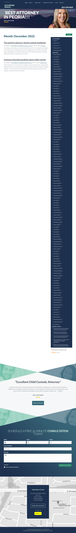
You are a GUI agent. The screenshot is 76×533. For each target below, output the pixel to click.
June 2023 (55, 144)
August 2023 (56, 139)
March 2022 (56, 180)
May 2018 (55, 285)
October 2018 (56, 273)
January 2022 (56, 185)
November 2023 (57, 132)
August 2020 (56, 224)
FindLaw (51, 530)
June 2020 (55, 229)
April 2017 (55, 314)
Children (55, 43)
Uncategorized (56, 50)
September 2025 (57, 81)
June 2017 (55, 312)
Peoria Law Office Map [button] (38, 505)
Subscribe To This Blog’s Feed (59, 349)
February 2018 (56, 292)
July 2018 (55, 280)
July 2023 (55, 142)
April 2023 (55, 149)
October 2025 (56, 78)
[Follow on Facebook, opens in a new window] (36, 510)
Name (5, 439)
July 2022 (55, 171)
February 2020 (56, 239)
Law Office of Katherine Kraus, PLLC (21, 45)
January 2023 (56, 156)
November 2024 (57, 105)
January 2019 (56, 265)
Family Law (37, 2)
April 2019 (55, 258)
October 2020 (56, 219)
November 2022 (57, 161)
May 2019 (55, 256)
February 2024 (56, 125)
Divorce (43, 45)
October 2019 (56, 244)
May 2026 (55, 61)
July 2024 (55, 115)
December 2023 (57, 129)
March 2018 (56, 290)
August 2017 (56, 307)
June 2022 (55, 173)
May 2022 (55, 176)
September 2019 (57, 246)
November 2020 (57, 217)
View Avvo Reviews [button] (38, 403)
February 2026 (56, 69)
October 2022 (56, 163)
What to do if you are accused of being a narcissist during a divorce (61, 345)
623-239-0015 (67, 7)
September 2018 (57, 275)
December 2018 (57, 268)
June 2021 (55, 202)
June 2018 (55, 282)
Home (26, 2)
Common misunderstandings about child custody (25, 60)
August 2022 (56, 168)
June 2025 (55, 88)
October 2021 (56, 193)
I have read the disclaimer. (12, 467)
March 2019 (56, 261)
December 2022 (57, 159)
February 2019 (56, 263)
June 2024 (55, 117)
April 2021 (55, 207)
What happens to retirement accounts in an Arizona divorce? (60, 332)
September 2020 (57, 222)
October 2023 (56, 134)
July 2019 (55, 251)
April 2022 (55, 178)
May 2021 (55, 205)
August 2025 (56, 83)
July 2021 (55, 200)
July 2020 (55, 227)
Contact (61, 2)
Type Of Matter (8, 445)
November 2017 (57, 300)
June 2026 (55, 59)
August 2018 (56, 278)
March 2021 (56, 210)
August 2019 (56, 248)
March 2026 (56, 66)
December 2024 (57, 103)
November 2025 (57, 76)
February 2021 (56, 212)
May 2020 (55, 231)
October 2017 (56, 302)
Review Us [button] (38, 513)
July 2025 (55, 86)
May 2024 (55, 120)
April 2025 (55, 93)
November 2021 (57, 190)
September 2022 (57, 166)
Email (28, 439)
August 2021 (56, 197)
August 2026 (56, 54)
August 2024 (56, 112)
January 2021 (56, 214)
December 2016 (57, 319)
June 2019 (55, 253)
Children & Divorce (48, 2)
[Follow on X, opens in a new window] (40, 510)
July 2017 (55, 309)
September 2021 (57, 195)
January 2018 (56, 295)
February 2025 (56, 98)
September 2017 (57, 304)
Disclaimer (6, 464)
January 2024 (56, 127)
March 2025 (56, 95)
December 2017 (57, 297)
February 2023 (56, 154)
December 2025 (57, 73)
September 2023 (57, 137)
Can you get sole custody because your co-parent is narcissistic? (61, 336)
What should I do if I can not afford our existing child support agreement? (61, 341)
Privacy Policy (33, 530)
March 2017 (56, 317)
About (30, 2)
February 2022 (56, 183)
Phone (51, 439)
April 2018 (55, 287)
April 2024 (55, 122)
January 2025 (56, 100)
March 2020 (56, 236)
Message (6, 452)
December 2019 (57, 241)
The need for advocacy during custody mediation (25, 43)
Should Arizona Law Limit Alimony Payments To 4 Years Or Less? (61, 329)
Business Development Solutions (42, 530)
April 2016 (55, 324)
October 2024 (56, 108)
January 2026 (56, 71)
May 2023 (55, 146)
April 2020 (55, 234)
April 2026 (55, 64)
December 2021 (57, 188)
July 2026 (55, 56)
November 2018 (57, 270)
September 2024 (57, 110)
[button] (75, 524)
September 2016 (57, 321)
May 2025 (55, 90)
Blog (56, 2)
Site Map (29, 530)
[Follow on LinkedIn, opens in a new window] (38, 510)
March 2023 (56, 151)
